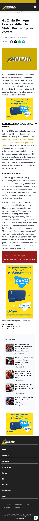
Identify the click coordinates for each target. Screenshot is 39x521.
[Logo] (9, 7)
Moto (4, 479)
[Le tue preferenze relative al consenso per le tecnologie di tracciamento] (36, 518)
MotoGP (4, 17)
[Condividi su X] (15, 41)
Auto (4, 450)
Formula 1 (6, 473)
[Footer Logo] (19, 442)
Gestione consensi (17, 508)
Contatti (28, 504)
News (4, 496)
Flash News (6, 467)
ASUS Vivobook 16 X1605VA (11, 327)
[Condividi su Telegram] (23, 41)
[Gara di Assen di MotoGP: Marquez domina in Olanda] (9, 401)
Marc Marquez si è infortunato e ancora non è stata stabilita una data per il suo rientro (18, 142)
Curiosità (5, 455)
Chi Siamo (7, 507)
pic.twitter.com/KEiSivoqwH (14, 255)
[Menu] (35, 7)
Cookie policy (7, 504)
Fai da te (5, 461)
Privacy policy (18, 504)
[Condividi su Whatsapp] (19, 41)
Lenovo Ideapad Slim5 (9, 329)
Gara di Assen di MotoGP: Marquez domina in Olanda (24, 400)
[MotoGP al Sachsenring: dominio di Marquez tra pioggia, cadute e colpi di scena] (9, 389)
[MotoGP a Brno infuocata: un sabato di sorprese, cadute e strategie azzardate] (9, 362)
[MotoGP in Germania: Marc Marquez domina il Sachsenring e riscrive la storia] (9, 375)
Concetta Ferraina (7, 37)
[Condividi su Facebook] (11, 41)
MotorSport (6, 491)
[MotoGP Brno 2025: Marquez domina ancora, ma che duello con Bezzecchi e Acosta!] (9, 349)
